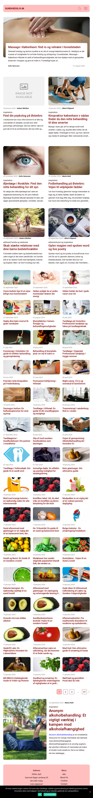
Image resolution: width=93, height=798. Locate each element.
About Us (64, 777)
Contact (64, 784)
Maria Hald (66, 176)
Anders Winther (23, 108)
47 (84, 692)
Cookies (64, 781)
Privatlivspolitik (50, 794)
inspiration (7, 112)
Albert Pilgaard (68, 108)
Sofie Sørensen (14, 66)
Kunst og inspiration (64, 242)
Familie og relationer (19, 242)
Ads (64, 774)
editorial (6, 242)
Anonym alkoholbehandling (60, 735)
